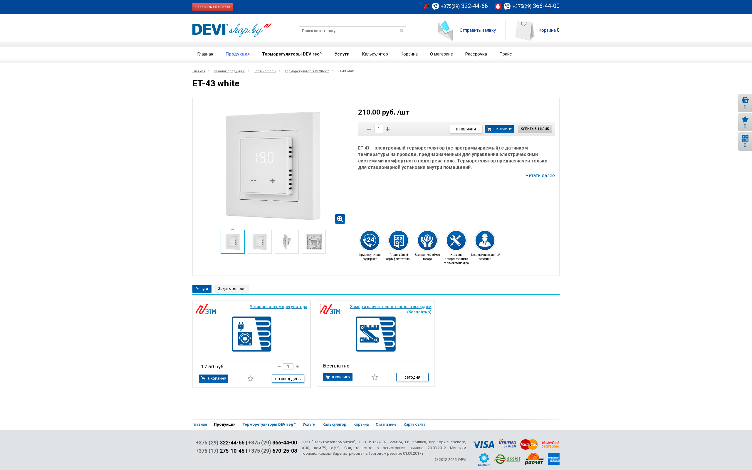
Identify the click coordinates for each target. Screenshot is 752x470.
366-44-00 (536, 6)
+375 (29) (220, 442)
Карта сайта (414, 424)
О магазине (441, 54)
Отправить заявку (478, 30)
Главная (205, 54)
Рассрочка (476, 54)
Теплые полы (265, 71)
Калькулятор (375, 54)
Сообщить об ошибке (212, 7)
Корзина (547, 30)
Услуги (342, 54)
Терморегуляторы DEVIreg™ (292, 54)
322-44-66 (464, 6)
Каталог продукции (229, 71)
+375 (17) (220, 451)
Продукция (238, 54)
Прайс (505, 54)
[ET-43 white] (273, 165)
